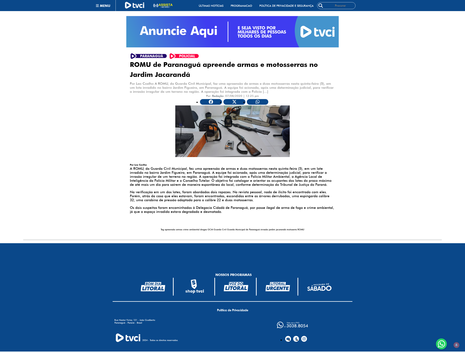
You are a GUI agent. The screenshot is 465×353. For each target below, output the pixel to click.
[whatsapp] (292, 325)
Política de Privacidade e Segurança (286, 5)
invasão (264, 229)
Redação (217, 96)
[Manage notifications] (456, 345)
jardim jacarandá (277, 229)
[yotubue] (288, 337)
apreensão (170, 229)
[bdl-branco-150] (153, 286)
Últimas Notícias (211, 5)
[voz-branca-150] (236, 286)
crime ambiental (191, 229)
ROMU (301, 229)
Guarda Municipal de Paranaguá (243, 229)
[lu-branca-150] (277, 286)
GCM (210, 229)
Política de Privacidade (232, 310)
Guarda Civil (220, 229)
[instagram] (304, 337)
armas (179, 229)
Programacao (241, 5)
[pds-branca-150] (319, 287)
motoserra (292, 229)
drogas (203, 229)
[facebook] (296, 337)
